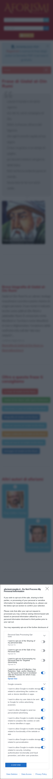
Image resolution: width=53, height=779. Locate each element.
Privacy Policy (41, 774)
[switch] (43, 641)
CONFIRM (16, 765)
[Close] (48, 589)
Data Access (26, 774)
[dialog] (26, 681)
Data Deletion (11, 774)
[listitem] (26, 635)
